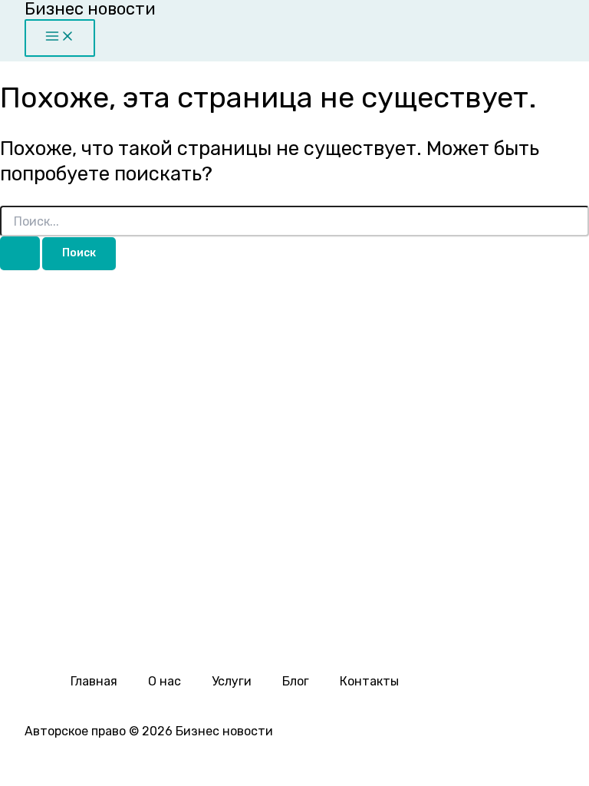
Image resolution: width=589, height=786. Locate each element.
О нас (164, 681)
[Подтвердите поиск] (20, 253)
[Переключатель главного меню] (60, 38)
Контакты (369, 681)
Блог (295, 681)
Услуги (232, 681)
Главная (94, 681)
